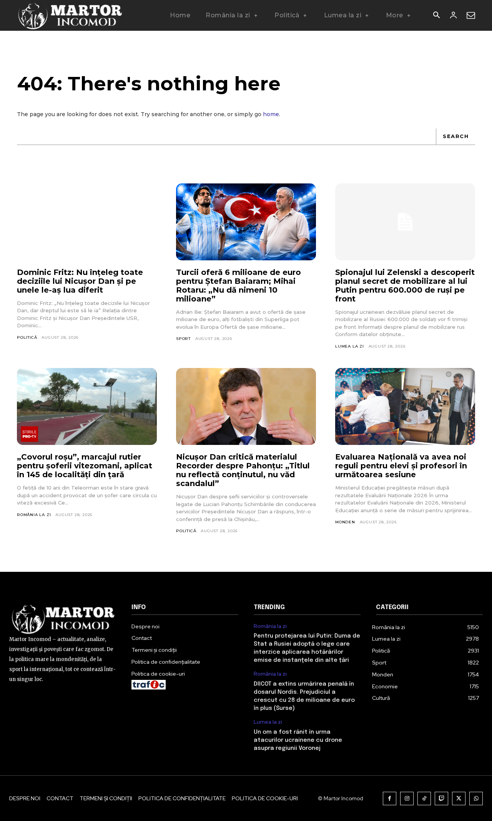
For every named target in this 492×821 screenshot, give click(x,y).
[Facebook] (389, 798)
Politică (27, 337)
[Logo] (70, 15)
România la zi (34, 514)
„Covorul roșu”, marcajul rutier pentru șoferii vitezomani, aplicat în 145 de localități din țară (84, 465)
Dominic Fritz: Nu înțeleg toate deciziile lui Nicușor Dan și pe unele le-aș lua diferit (80, 281)
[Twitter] (458, 798)
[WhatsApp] (476, 798)
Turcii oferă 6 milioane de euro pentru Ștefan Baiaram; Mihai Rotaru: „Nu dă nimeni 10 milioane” (238, 285)
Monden (345, 522)
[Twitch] (441, 798)
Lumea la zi (349, 346)
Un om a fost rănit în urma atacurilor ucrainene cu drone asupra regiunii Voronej (298, 740)
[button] (436, 16)
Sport (183, 338)
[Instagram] (407, 798)
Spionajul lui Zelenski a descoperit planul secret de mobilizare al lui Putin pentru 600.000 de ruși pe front (405, 285)
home (271, 114)
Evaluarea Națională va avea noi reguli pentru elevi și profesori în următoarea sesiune (401, 465)
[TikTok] (424, 798)
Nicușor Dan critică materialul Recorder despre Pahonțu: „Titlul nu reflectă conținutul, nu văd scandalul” (243, 470)
